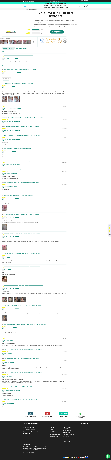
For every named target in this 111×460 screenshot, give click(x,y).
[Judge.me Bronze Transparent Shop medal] (59, 40)
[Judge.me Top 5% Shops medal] (65, 40)
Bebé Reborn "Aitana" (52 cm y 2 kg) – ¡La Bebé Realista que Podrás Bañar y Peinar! (21, 182)
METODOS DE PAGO (54, 436)
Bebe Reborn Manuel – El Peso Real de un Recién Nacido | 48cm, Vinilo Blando (20, 69)
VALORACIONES (46, 7)
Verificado (53, 45)
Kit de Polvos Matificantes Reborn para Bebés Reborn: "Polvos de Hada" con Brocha (21, 126)
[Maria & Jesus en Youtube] (26, 1)
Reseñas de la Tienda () (21, 48)
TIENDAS (53, 7)
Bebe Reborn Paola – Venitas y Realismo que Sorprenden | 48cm (17, 148)
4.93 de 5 (13, 31)
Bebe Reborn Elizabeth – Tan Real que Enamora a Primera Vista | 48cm (18, 55)
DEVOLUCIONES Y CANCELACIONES (67, 440)
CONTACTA (52, 429)
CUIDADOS (65, 5)
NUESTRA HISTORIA (60, 7)
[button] (28, 29)
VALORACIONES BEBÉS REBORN (31, 9)
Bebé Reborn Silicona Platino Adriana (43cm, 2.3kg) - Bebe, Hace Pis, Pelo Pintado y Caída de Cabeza (25, 324)
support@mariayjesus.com (29, 429)
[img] (11, 31)
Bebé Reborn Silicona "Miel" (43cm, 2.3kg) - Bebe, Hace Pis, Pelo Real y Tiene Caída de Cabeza (23, 285)
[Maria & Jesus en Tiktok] (29, 1)
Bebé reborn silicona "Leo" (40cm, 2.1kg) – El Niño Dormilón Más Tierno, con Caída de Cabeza (23, 349)
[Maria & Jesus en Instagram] (25, 1)
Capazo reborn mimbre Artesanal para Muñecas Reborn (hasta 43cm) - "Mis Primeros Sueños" (23, 117)
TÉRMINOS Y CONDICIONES (68, 438)
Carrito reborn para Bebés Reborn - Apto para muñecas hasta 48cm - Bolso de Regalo (22, 233)
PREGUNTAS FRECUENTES (56, 5)
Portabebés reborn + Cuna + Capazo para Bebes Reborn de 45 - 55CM (18, 83)
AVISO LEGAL (66, 436)
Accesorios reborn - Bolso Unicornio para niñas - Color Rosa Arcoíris (18, 195)
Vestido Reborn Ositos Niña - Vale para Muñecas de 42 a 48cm (17, 169)
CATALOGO (46, 5)
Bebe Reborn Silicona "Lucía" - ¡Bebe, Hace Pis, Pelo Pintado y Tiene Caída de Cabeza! (22, 135)
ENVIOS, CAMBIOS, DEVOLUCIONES (54, 432)
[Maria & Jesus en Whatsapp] (27, 1)
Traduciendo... (6, 65)
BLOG (67, 7)
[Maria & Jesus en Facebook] (23, 1)
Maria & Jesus (31, 456)
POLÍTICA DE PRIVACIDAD (68, 434)
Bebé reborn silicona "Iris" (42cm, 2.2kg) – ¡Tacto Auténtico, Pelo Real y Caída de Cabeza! (22, 305)
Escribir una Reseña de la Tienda (57, 32)
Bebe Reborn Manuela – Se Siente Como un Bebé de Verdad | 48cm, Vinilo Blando (20, 105)
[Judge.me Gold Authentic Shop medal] (48, 40)
